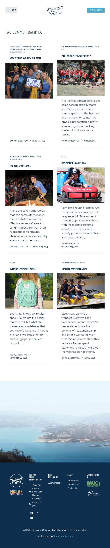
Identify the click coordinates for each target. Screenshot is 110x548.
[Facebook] (31, 512)
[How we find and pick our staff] (29, 81)
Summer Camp (16, 159)
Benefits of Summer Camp (74, 269)
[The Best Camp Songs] (29, 188)
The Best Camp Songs (20, 166)
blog (12, 157)
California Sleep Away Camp (23, 47)
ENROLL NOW (96, 10)
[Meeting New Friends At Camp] (81, 78)
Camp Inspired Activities (73, 163)
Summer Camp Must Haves (23, 269)
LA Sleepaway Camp (32, 49)
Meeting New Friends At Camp (76, 56)
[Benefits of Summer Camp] (81, 291)
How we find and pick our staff (25, 58)
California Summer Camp (73, 47)
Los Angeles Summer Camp (28, 157)
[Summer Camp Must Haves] (29, 291)
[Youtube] (31, 518)
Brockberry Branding (63, 536)
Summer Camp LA (17, 52)
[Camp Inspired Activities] (81, 185)
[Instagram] (37, 512)
